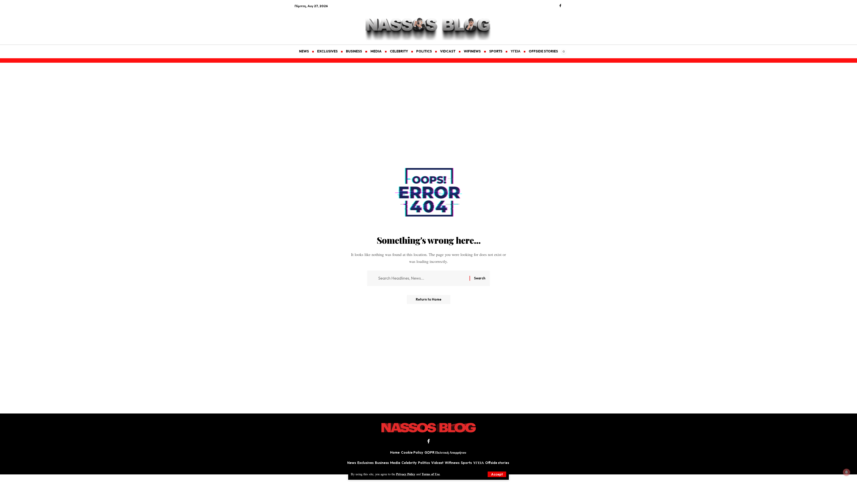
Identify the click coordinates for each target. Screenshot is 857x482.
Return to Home (428, 299)
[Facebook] (560, 5)
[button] (497, 474)
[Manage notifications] (846, 472)
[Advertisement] (316, 24)
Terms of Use (431, 474)
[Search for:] (422, 278)
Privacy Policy (405, 474)
